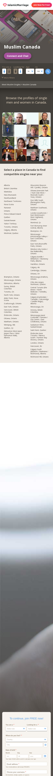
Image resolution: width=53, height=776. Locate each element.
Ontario (7, 211)
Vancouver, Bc (36, 346)
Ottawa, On (35, 274)
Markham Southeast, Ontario (38, 209)
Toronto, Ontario (11, 227)
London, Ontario (37, 343)
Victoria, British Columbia (36, 311)
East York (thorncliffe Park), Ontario (38, 245)
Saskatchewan (9, 220)
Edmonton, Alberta (11, 283)
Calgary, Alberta (10, 230)
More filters (9, 78)
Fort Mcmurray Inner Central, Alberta (38, 227)
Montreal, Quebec (11, 233)
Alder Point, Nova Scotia (11, 299)
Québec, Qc (8, 328)
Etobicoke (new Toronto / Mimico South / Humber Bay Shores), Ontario (38, 336)
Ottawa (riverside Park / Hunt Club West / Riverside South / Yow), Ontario (39, 193)
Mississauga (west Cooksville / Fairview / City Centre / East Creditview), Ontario (39, 318)
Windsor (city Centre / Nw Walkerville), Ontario (39, 251)
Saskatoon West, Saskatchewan (37, 326)
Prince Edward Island (12, 214)
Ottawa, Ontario (10, 318)
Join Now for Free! (42, 5)
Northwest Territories (12, 201)
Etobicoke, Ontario (11, 315)
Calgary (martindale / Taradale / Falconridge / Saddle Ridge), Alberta (39, 300)
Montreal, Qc (35, 222)
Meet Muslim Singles (11, 84)
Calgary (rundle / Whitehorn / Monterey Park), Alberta (39, 259)
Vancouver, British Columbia (11, 311)
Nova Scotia (9, 204)
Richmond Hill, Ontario (39, 357)
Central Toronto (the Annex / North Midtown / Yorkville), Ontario (38, 290)
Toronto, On (9, 292)
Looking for (19, 67)
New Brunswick (10, 195)
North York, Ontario (12, 295)
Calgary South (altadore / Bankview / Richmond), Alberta (39, 351)
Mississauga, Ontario (12, 280)
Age (27, 67)
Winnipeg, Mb (9, 325)
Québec (7, 217)
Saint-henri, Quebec (38, 330)
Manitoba (8, 192)
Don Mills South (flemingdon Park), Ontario (37, 202)
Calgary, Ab (35, 267)
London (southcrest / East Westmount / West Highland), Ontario (38, 216)
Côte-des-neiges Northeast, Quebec (38, 283)
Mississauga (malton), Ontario (39, 278)
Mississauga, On (37, 307)
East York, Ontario (11, 307)
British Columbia (10, 188)
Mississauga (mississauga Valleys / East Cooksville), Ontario (39, 237)
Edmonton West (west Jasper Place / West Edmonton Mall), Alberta (13, 334)
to (36, 67)
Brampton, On (36, 231)
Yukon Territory (10, 224)
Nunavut (7, 208)
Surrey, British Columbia (9, 287)
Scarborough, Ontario (12, 303)
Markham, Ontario (11, 322)
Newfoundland (10, 198)
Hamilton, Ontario (37, 264)
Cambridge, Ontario (38, 270)
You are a (6, 67)
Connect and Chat (17, 56)
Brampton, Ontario (11, 277)
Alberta (7, 185)
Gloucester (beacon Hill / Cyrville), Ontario (39, 186)
